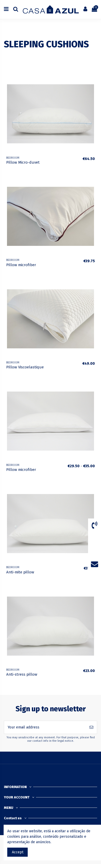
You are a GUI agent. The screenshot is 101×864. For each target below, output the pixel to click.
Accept (17, 852)
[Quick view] (93, 100)
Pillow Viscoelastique (25, 367)
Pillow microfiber (21, 265)
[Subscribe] (91, 727)
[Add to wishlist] (93, 82)
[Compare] (93, 91)
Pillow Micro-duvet (23, 162)
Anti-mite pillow (20, 572)
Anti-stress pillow (21, 674)
